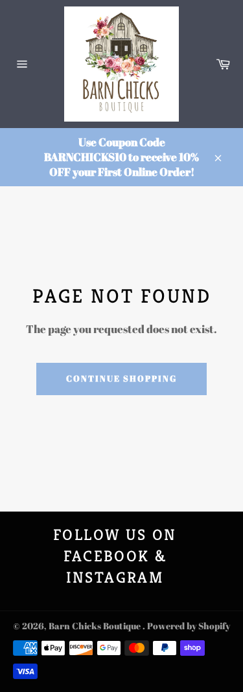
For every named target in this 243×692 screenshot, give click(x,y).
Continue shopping (121, 378)
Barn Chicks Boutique (96, 626)
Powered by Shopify (188, 626)
